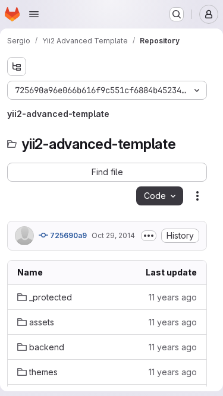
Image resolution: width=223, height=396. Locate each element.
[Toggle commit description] (148, 235)
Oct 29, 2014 (113, 235)
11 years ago (173, 297)
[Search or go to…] (176, 14)
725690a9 (67, 235)
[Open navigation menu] (33, 14)
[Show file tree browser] (16, 66)
